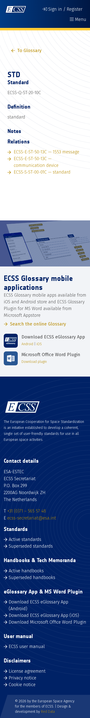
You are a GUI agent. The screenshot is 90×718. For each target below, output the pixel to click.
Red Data (48, 712)
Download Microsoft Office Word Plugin (47, 622)
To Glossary (29, 50)
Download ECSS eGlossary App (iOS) (44, 615)
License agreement (27, 671)
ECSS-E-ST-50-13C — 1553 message (46, 152)
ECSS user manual (27, 646)
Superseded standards (31, 546)
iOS (39, 344)
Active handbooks (26, 571)
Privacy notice (22, 678)
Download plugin (34, 362)
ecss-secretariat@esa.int (31, 518)
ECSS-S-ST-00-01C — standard (42, 172)
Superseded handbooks (32, 577)
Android (27, 344)
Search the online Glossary (38, 324)
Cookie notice (22, 684)
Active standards (25, 539)
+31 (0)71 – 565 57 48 (26, 511)
